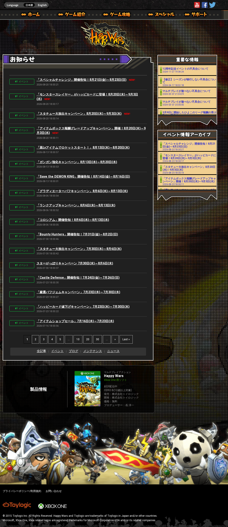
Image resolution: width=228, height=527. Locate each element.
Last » (126, 339)
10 (77, 339)
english (26, 5)
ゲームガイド (114, 15)
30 (97, 339)
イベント (23, 81)
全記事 (41, 351)
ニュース (113, 351)
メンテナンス (92, 351)
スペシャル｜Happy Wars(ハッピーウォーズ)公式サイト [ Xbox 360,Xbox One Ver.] (155, 15)
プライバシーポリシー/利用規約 (22, 491)
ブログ (73, 351)
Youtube (197, 4)
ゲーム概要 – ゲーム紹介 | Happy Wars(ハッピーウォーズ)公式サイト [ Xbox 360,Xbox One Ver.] (73, 15)
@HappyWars (212, 4)
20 (87, 339)
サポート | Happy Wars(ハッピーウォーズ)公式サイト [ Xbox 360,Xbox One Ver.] (196, 15)
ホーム (32, 15)
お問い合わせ (54, 491)
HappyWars (204, 4)
